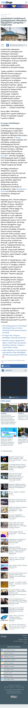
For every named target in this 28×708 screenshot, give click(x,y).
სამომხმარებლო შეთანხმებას (13, 691)
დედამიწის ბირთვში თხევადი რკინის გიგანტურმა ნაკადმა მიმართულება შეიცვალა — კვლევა (14, 459)
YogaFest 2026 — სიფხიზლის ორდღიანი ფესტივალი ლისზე (14, 560)
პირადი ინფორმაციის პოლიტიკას (13, 692)
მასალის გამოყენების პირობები (20, 641)
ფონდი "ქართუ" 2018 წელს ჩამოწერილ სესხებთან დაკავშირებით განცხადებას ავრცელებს (14, 618)
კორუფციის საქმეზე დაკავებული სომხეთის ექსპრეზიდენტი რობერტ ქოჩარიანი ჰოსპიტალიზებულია (14, 487)
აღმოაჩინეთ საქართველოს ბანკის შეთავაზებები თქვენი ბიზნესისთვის (14, 502)
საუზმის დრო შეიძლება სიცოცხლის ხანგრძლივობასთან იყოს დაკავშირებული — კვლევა (14, 510)
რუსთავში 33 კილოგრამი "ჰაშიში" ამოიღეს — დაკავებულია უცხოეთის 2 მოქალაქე (14, 584)
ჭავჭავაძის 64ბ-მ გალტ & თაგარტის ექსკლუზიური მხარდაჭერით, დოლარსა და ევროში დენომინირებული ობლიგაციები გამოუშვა (14, 477)
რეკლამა (25, 637)
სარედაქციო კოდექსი (22, 639)
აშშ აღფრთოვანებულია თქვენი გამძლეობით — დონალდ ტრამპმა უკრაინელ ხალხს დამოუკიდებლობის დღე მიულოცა (14, 592)
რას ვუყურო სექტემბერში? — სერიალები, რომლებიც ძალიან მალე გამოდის (14, 517)
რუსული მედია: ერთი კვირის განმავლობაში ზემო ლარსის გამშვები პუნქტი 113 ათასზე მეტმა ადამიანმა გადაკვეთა (14, 525)
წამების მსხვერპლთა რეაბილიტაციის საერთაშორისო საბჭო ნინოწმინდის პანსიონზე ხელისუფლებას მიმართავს (14, 352)
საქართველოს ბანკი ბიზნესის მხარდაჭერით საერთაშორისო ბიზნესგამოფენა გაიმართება (14, 610)
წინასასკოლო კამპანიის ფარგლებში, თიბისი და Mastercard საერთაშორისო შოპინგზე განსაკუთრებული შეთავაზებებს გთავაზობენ (8, 437)
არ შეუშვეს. (17, 137)
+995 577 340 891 (20, 687)
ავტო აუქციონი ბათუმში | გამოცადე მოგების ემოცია (14, 568)
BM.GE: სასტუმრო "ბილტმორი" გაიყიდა (14, 494)
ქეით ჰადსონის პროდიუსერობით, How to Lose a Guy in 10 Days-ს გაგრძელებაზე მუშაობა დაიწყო (14, 627)
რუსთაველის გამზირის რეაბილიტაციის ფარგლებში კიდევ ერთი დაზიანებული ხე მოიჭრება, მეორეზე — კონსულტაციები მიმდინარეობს (14, 551)
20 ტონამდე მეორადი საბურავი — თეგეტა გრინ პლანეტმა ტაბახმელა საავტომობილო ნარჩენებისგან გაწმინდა (14, 467)
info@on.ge (12, 687)
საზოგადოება (3, 15)
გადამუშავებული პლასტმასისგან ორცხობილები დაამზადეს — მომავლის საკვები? (14, 542)
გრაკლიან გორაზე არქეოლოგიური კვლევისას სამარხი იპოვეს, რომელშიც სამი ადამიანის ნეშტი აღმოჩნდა (14, 576)
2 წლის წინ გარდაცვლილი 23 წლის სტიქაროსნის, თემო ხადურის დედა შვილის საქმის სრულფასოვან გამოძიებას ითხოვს (14, 602)
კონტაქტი (25, 643)
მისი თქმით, (5, 156)
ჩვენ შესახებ (24, 635)
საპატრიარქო (10, 360)
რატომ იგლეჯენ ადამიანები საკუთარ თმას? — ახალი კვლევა (14, 534)
